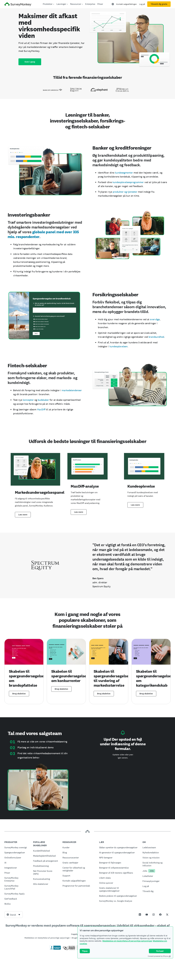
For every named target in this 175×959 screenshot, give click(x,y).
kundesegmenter (124, 172)
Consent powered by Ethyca (158, 956)
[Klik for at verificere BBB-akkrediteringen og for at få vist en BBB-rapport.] (55, 949)
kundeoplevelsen (119, 346)
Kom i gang (30, 61)
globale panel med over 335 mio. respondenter (43, 234)
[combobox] (13, 914)
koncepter (28, 399)
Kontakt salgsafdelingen (126, 4)
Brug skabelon (19, 693)
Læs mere (22, 514)
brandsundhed (156, 336)
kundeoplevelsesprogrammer (128, 182)
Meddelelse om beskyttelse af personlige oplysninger (127, 941)
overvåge (155, 319)
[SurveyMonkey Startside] (18, 4)
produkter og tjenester (125, 191)
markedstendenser (72, 390)
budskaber (43, 399)
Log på (142, 4)
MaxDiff (41, 409)
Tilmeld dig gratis (159, 4)
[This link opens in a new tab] (139, 914)
